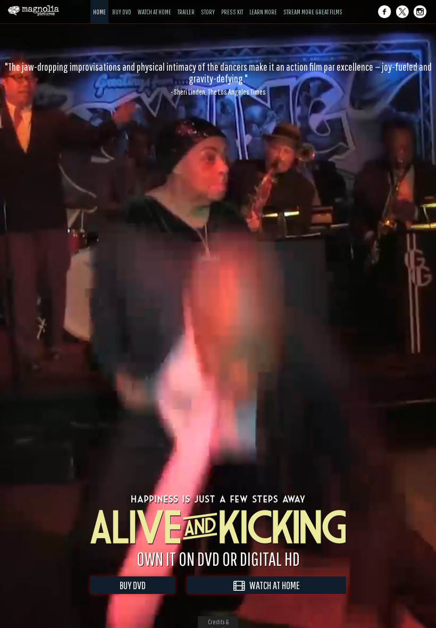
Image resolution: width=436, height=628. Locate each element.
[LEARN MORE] (263, 4)
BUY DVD (133, 585)
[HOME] (99, 4)
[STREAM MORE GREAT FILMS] (313, 4)
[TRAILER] (186, 4)
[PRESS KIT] (232, 4)
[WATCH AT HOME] (154, 4)
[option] (218, 78)
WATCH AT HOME (272, 585)
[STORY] (207, 4)
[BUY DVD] (122, 4)
